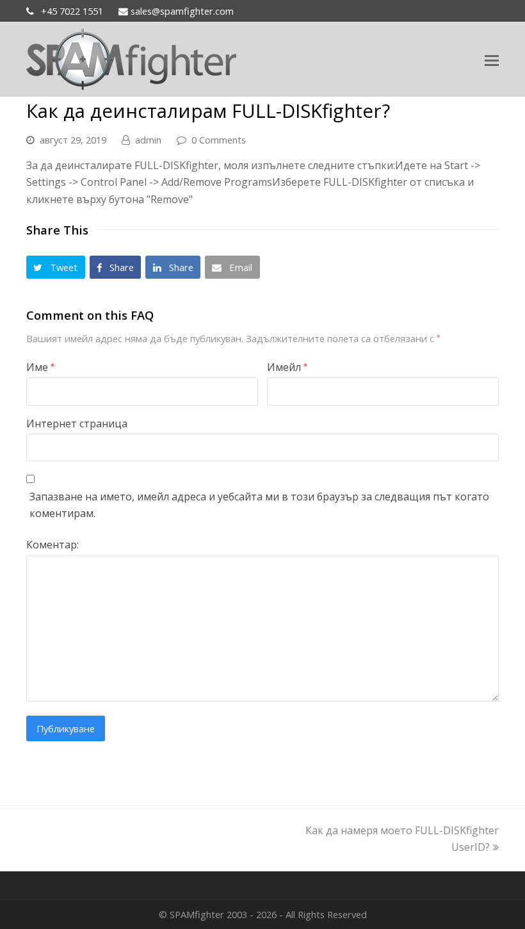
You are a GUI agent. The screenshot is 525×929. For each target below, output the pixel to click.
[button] (55, 267)
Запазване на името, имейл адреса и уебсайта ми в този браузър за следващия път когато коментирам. (259, 504)
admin (148, 139)
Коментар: (52, 545)
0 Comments (218, 139)
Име (40, 367)
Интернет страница (76, 423)
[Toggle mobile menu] (492, 59)
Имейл (287, 367)
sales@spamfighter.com (181, 10)
